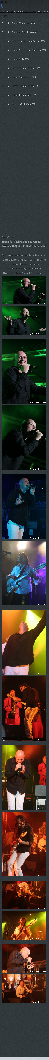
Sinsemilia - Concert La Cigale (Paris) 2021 (19, 104)
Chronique (41, 12)
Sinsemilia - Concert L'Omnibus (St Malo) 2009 (21, 68)
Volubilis (3, 2)
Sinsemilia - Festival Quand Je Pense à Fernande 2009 (24, 50)
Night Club (18, 12)
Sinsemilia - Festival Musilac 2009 (15, 59)
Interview (32, 12)
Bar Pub (25, 12)
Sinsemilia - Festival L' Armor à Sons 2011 (19, 77)
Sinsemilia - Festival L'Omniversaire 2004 (18, 23)
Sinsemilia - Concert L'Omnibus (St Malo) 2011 (21, 86)
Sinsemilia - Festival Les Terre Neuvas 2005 (19, 32)
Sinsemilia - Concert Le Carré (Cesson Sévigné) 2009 (23, 41)
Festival (10, 12)
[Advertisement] (13, 157)
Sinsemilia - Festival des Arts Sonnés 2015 (19, 95)
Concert (3, 12)
